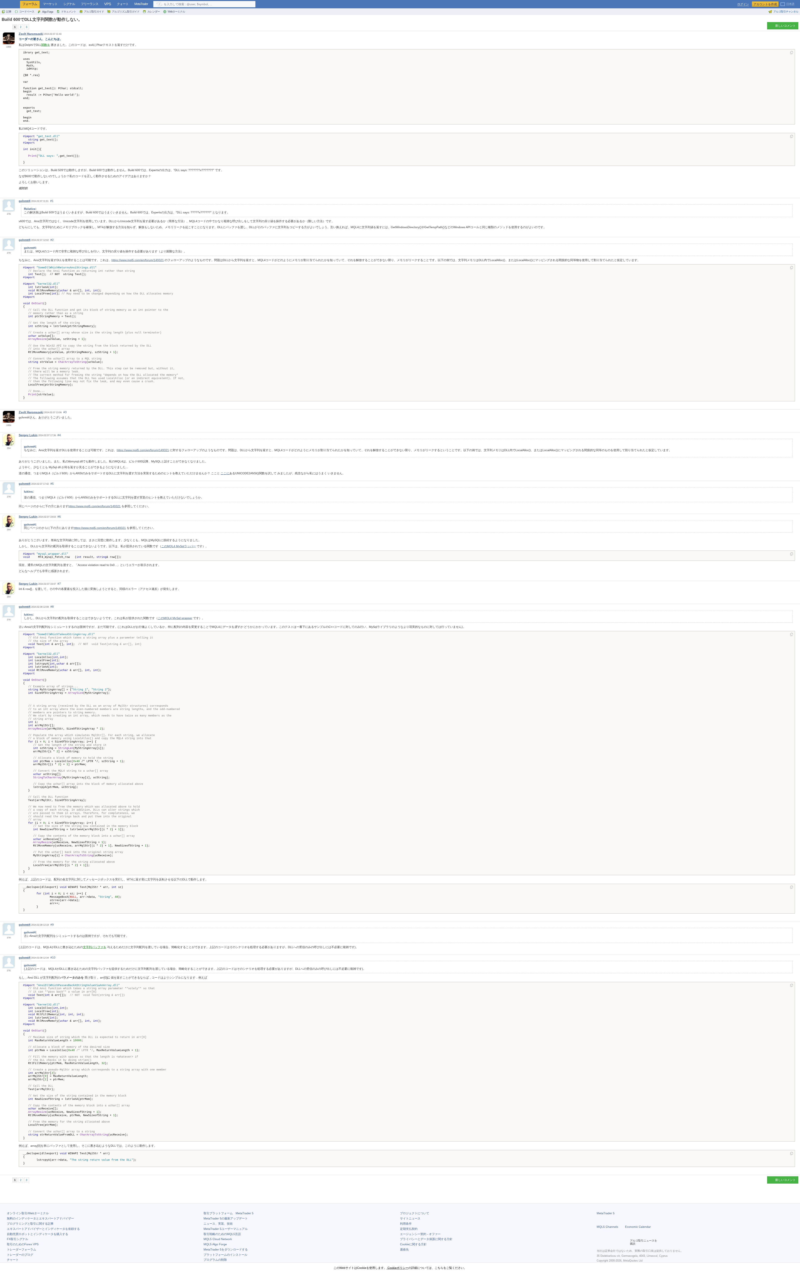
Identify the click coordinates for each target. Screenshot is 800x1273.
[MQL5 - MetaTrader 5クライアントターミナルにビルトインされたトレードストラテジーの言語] (10, 4)
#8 (52, 606)
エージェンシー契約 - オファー (420, 1234)
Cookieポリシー (397, 1267)
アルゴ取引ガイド (94, 11)
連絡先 (404, 1249)
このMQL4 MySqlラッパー (178, 546)
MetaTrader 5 (606, 1213)
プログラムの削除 (215, 1259)
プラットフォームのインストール (225, 1254)
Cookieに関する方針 (413, 1244)
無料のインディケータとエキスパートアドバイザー (40, 1218)
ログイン (743, 4)
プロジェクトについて (414, 1213)
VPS (107, 4)
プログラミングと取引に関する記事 (30, 1223)
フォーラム (29, 4)
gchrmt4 (24, 201)
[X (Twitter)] (612, 1242)
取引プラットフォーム (229, 1213)
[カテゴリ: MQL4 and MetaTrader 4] (8, 27)
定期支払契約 (409, 1228)
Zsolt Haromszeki (31, 33)
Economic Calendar (638, 1226)
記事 (8, 11)
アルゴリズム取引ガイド (125, 11)
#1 (52, 201)
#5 (52, 483)
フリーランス (89, 4)
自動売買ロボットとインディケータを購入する (37, 1234)
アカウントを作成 (765, 4)
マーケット (50, 4)
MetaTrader (141, 4)
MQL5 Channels (607, 1226)
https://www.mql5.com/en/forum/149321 (137, 260)
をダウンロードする (226, 1249)
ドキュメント (68, 11)
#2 (52, 240)
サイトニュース (410, 1218)
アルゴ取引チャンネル (785, 11)
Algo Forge (47, 11)
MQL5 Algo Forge (215, 1244)
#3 (65, 412)
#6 (59, 516)
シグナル (69, 4)
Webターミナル (176, 11)
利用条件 (406, 1223)
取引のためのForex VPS (23, 1244)
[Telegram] (605, 1242)
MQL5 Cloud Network (218, 1239)
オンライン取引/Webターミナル (28, 1213)
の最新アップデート (226, 1218)
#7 (59, 583)
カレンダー (153, 11)
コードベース (26, 11)
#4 (59, 435)
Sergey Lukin (28, 435)
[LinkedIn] (625, 1242)
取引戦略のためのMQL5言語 (222, 1234)
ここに (225, 473)
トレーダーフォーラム (21, 1249)
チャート (13, 1259)
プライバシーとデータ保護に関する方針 (426, 1239)
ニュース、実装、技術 (218, 1223)
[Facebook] (599, 1242)
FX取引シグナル (17, 1239)
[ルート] (3, 26)
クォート (123, 4)
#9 (52, 924)
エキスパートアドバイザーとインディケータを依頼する (43, 1228)
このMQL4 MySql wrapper (175, 618)
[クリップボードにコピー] (791, 53)
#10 (52, 957)
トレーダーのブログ (20, 1254)
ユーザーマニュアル (226, 1228)
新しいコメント (785, 25)
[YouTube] (619, 1242)
